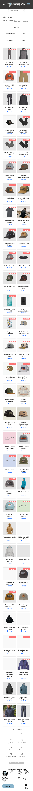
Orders (11, 772)
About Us (26, 780)
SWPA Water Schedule (27, 774)
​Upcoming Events (26, 788)
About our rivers (27, 776)
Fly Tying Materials (20, 774)
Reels (19, 778)
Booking (11, 771)
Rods (19, 777)
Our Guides (26, 782)
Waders (19, 775)
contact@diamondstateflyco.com (6, 781)
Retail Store (26, 785)
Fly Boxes (20, 772)
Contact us (12, 770)
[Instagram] (2, 777)
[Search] (13, 4)
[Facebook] (4, 777)
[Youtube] (5, 777)
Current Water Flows (27, 772)
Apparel (19, 771)
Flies (19, 770)
